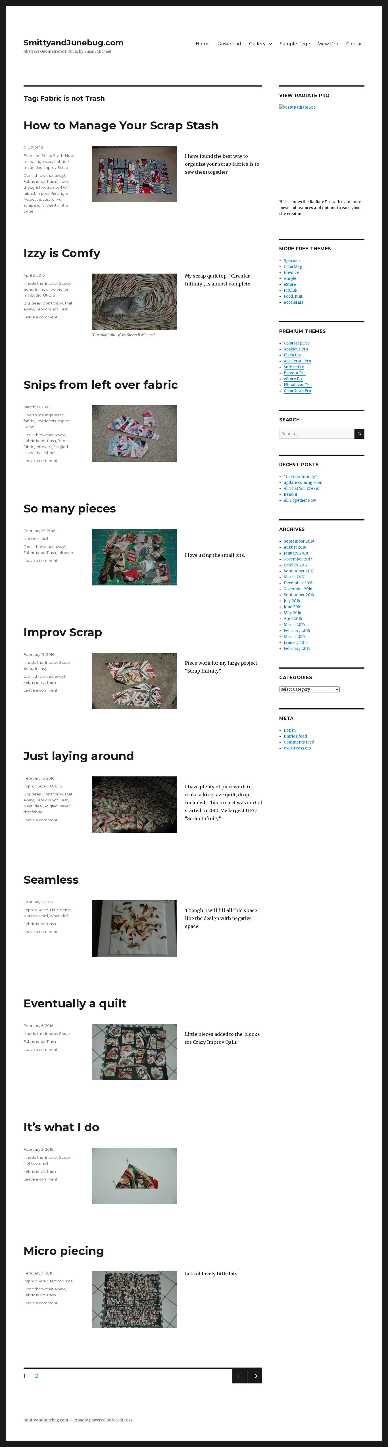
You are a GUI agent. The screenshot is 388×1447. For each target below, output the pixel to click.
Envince (291, 272)
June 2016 (292, 606)
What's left (59, 915)
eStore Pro (293, 379)
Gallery (257, 44)
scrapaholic (34, 205)
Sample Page (295, 44)
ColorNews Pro (297, 390)
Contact (355, 44)
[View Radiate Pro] (321, 151)
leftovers (44, 446)
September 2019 (299, 541)
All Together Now (300, 500)
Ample (290, 278)
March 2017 (294, 577)
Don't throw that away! (44, 175)
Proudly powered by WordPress (102, 1420)
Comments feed (299, 742)
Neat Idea (33, 806)
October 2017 (295, 565)
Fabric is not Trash (40, 181)
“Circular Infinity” (300, 476)
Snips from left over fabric (101, 385)
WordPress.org (298, 748)
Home (203, 44)
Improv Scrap (55, 167)
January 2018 (296, 553)
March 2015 (294, 636)
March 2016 (294, 624)
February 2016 (297, 630)
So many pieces (70, 508)
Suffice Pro (294, 367)
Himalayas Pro (298, 385)
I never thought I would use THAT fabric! (47, 187)
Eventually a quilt (75, 1003)
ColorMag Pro (297, 343)
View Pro (328, 44)
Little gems (60, 910)
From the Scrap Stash (43, 155)
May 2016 (292, 612)
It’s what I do (61, 1127)
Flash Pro (292, 355)
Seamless (51, 880)
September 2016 (299, 595)
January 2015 (296, 642)
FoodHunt (293, 296)
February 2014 (297, 648)
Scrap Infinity (35, 289)
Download (229, 44)
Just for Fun (53, 199)
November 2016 (298, 589)
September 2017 (299, 571)
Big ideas (32, 303)
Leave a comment (40, 317)
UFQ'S (49, 295)
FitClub (290, 290)
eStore (290, 284)
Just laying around (79, 756)
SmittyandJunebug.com (74, 42)
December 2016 (298, 583)
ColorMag (293, 266)
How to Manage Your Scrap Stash (121, 125)
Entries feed (295, 736)
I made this (33, 283)
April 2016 (293, 618)
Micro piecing (64, 1251)
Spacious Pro (296, 349)
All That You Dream (302, 488)
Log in (290, 730)
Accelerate (294, 302)
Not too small (36, 538)
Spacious (292, 260)
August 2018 (295, 547)
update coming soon (303, 482)
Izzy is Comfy (62, 253)
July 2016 (292, 600)
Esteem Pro (295, 373)
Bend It (290, 494)
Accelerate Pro (297, 361)
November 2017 (298, 559)
